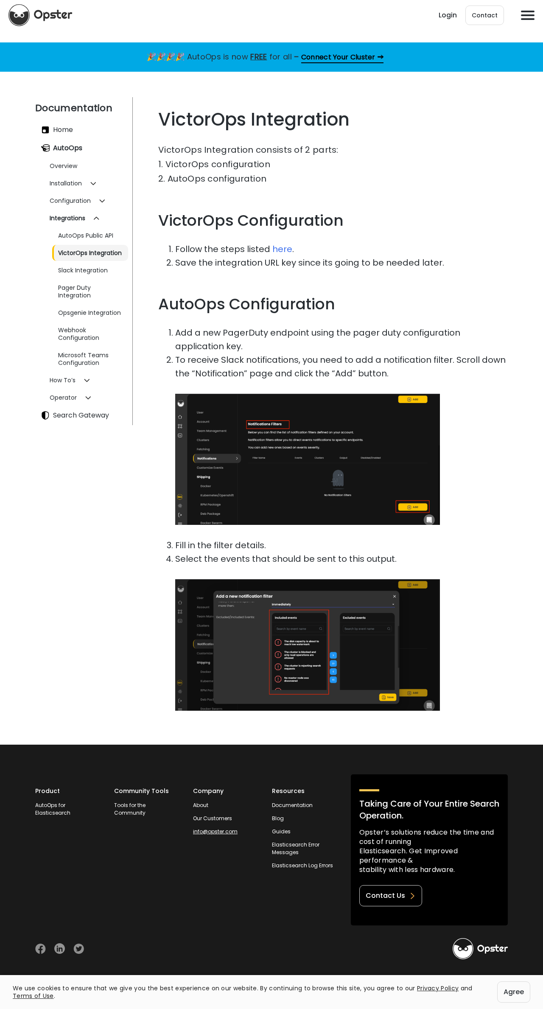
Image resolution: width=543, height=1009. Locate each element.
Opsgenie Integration (89, 312)
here (282, 249)
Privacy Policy (438, 988)
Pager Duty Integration (74, 291)
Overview (63, 166)
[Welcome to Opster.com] (480, 948)
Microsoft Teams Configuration (83, 359)
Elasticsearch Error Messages (295, 848)
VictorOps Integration (90, 253)
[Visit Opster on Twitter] (78, 948)
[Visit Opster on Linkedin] (59, 948)
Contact (485, 15)
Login (448, 15)
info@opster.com (215, 831)
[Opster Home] (40, 15)
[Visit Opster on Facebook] (40, 948)
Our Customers (212, 818)
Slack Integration (83, 270)
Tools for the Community (130, 809)
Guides (281, 831)
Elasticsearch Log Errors (302, 865)
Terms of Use (33, 996)
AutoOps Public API (85, 235)
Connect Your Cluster (338, 57)
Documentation (292, 805)
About (200, 805)
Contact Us (385, 895)
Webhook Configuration (78, 334)
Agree (514, 992)
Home (63, 130)
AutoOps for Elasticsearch (52, 809)
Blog (278, 818)
